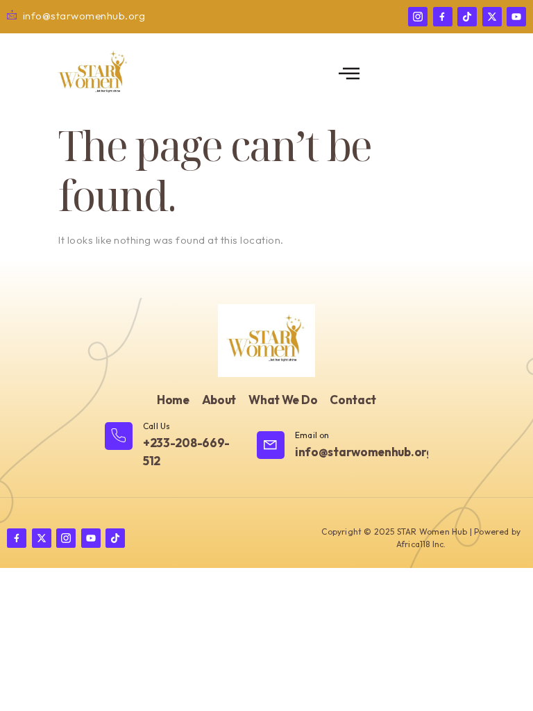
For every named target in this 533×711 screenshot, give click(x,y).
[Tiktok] (467, 16)
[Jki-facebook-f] (442, 16)
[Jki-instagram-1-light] (418, 16)
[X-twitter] (492, 16)
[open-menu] (350, 73)
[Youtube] (516, 16)
